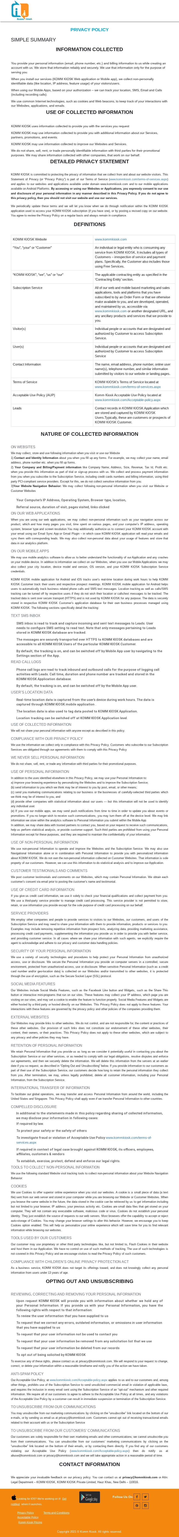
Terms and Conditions (56, 1512)
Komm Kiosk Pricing (30, 1522)
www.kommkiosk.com (111, 239)
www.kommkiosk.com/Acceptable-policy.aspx (128, 400)
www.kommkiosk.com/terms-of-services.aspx (138, 179)
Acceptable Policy (27, 1517)
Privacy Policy (25, 1512)
